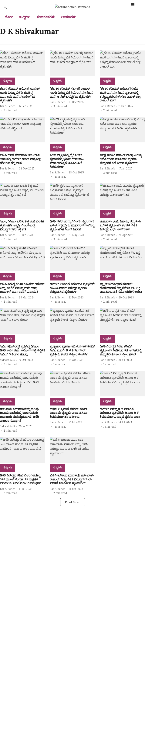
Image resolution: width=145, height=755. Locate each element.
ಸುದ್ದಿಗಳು (25, 17)
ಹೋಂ (9, 17)
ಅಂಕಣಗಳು (68, 17)
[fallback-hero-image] (22, 63)
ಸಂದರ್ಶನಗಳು (46, 17)
